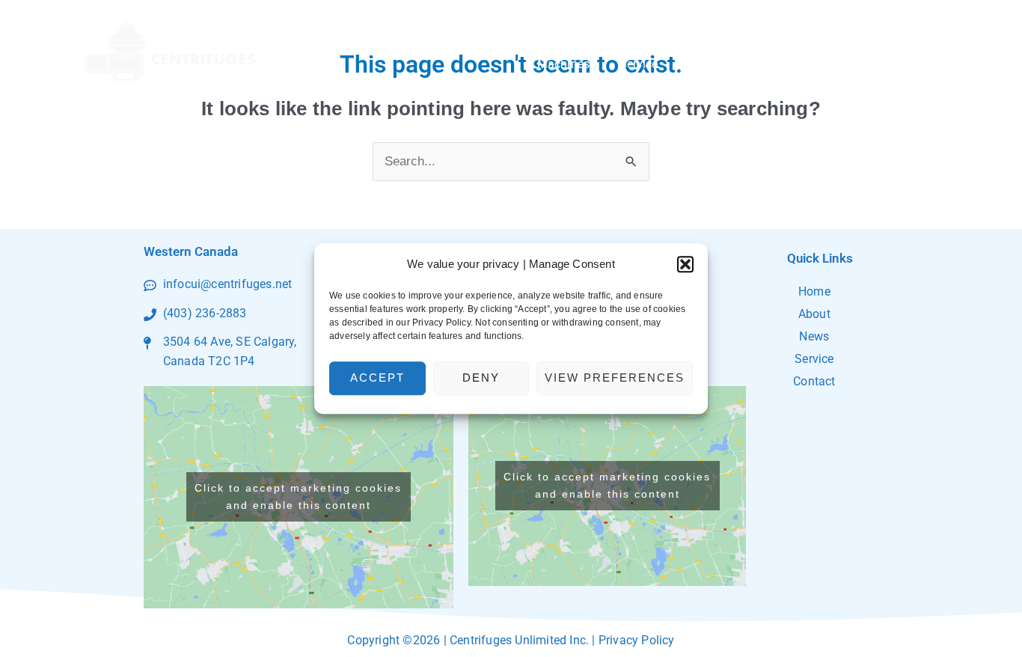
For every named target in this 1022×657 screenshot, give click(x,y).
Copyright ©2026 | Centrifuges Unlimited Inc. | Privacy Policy (510, 640)
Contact (901, 64)
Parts (702, 64)
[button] (685, 264)
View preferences (615, 377)
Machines (563, 64)
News (814, 336)
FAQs (837, 64)
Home (814, 291)
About (762, 64)
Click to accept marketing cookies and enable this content (298, 496)
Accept (377, 377)
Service (638, 64)
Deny (481, 377)
